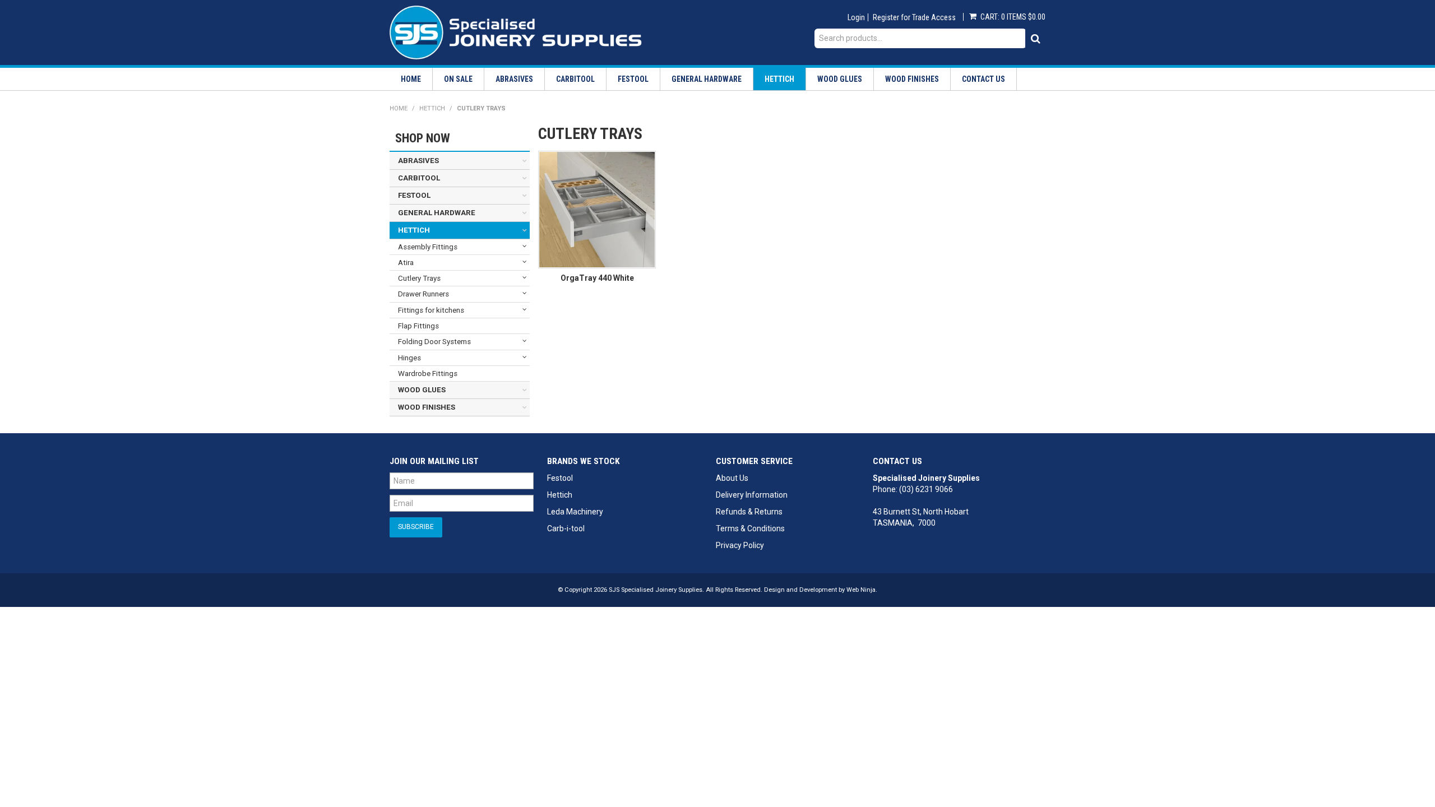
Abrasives (514, 79)
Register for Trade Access (914, 17)
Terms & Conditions (750, 528)
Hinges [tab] (409, 358)
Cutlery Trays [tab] (419, 278)
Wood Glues (839, 79)
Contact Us (983, 79)
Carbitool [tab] (419, 178)
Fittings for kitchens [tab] (431, 310)
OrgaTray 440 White (597, 277)
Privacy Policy (740, 545)
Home (411, 79)
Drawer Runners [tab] (423, 294)
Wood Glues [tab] (422, 390)
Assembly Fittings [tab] (427, 247)
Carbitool (575, 79)
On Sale (458, 79)
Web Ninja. (861, 589)
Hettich (779, 79)
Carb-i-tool (566, 528)
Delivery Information (752, 494)
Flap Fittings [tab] (418, 326)
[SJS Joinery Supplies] (516, 31)
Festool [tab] (414, 195)
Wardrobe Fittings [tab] (427, 373)
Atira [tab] (406, 262)
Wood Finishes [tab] (426, 407)
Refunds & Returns (749, 511)
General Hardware (707, 79)
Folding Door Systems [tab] (434, 341)
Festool (633, 79)
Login (856, 17)
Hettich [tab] (414, 230)
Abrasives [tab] (418, 160)
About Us (732, 478)
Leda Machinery (575, 511)
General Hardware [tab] (436, 212)
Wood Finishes (912, 79)
